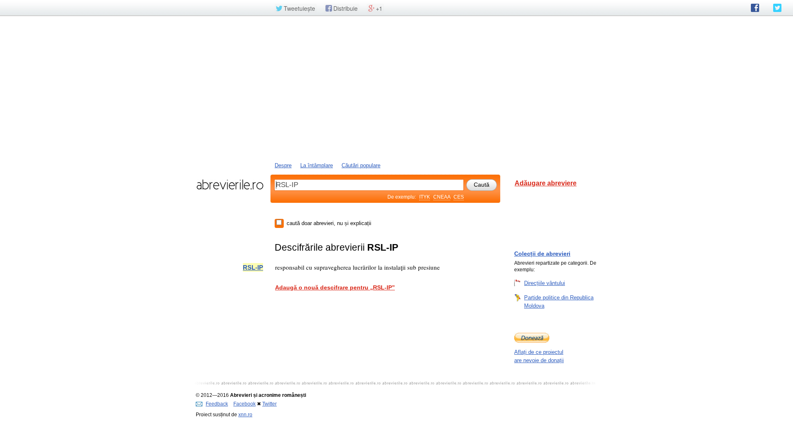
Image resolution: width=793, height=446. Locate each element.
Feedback (217, 404)
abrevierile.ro (230, 184)
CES (458, 197)
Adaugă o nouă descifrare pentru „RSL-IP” (335, 287)
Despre (283, 165)
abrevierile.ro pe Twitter (777, 8)
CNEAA (441, 197)
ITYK (424, 197)
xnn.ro (245, 415)
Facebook (244, 404)
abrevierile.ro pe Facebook (755, 8)
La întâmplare (316, 165)
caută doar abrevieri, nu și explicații (329, 223)
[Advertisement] (396, 88)
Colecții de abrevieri (542, 253)
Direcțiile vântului (544, 283)
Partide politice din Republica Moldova (559, 301)
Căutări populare (361, 165)
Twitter (269, 404)
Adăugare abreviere (546, 183)
